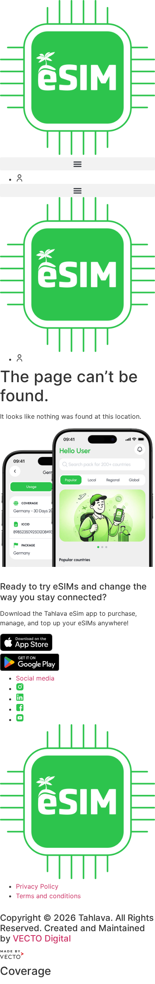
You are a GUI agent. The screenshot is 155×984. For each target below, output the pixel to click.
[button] (77, 163)
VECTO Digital (42, 938)
